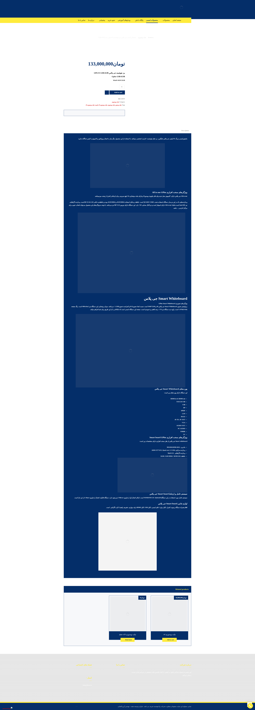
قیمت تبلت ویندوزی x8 (92, 105)
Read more (128, 640)
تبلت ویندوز (118, 105)
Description (185, 130)
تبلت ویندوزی (115, 102)
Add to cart (118, 92)
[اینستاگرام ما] (87, 672)
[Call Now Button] (250, 706)
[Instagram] (189, 20)
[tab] (185, 130)
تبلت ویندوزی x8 (102, 105)
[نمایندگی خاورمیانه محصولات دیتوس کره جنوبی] (181, 7)
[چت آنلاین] (90, 672)
